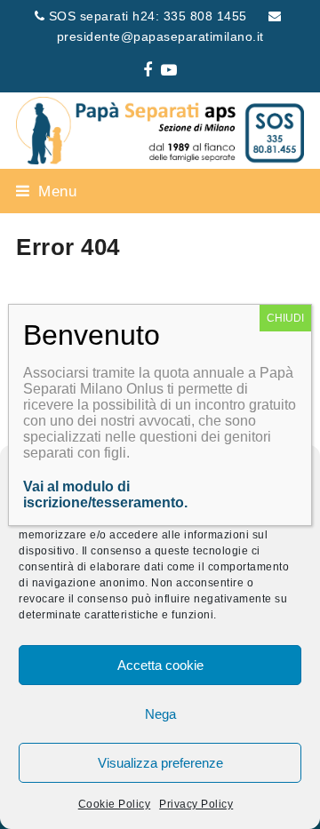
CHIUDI (285, 318)
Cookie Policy (114, 804)
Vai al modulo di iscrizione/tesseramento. (105, 494)
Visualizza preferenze (160, 762)
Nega (160, 713)
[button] (46, 191)
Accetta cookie (160, 665)
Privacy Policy (196, 804)
